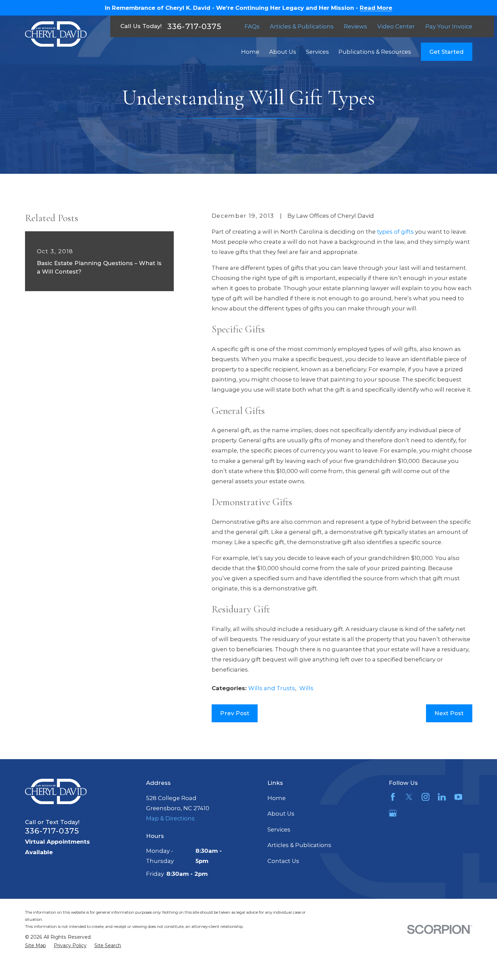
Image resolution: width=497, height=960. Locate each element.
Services (278, 829)
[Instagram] (425, 797)
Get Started (446, 51)
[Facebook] (393, 797)
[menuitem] (35, 945)
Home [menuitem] (250, 51)
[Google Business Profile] (393, 813)
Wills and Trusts (271, 688)
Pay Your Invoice (448, 26)
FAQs (252, 26)
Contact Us (283, 861)
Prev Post (234, 713)
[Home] (56, 34)
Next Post (449, 713)
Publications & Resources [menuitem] (374, 51)
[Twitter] (409, 797)
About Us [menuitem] (282, 51)
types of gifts (395, 231)
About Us (280, 813)
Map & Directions (170, 818)
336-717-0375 (194, 26)
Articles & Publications (302, 26)
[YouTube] (458, 797)
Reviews (355, 26)
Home (276, 798)
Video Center (396, 26)
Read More (376, 8)
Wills (306, 688)
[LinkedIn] (442, 797)
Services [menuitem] (317, 51)
